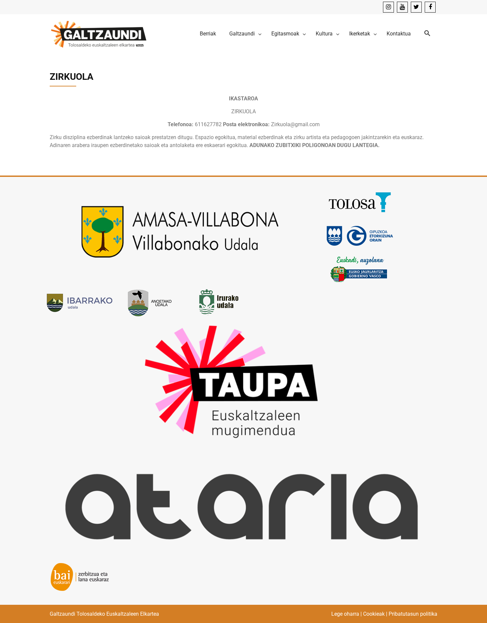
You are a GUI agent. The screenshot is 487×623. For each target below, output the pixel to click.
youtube (402, 7)
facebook (430, 7)
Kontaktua (399, 33)
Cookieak (374, 614)
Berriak (208, 33)
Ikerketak (359, 33)
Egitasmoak (285, 33)
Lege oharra (345, 614)
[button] (427, 33)
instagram (388, 7)
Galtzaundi (242, 33)
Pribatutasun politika (413, 614)
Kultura (324, 33)
